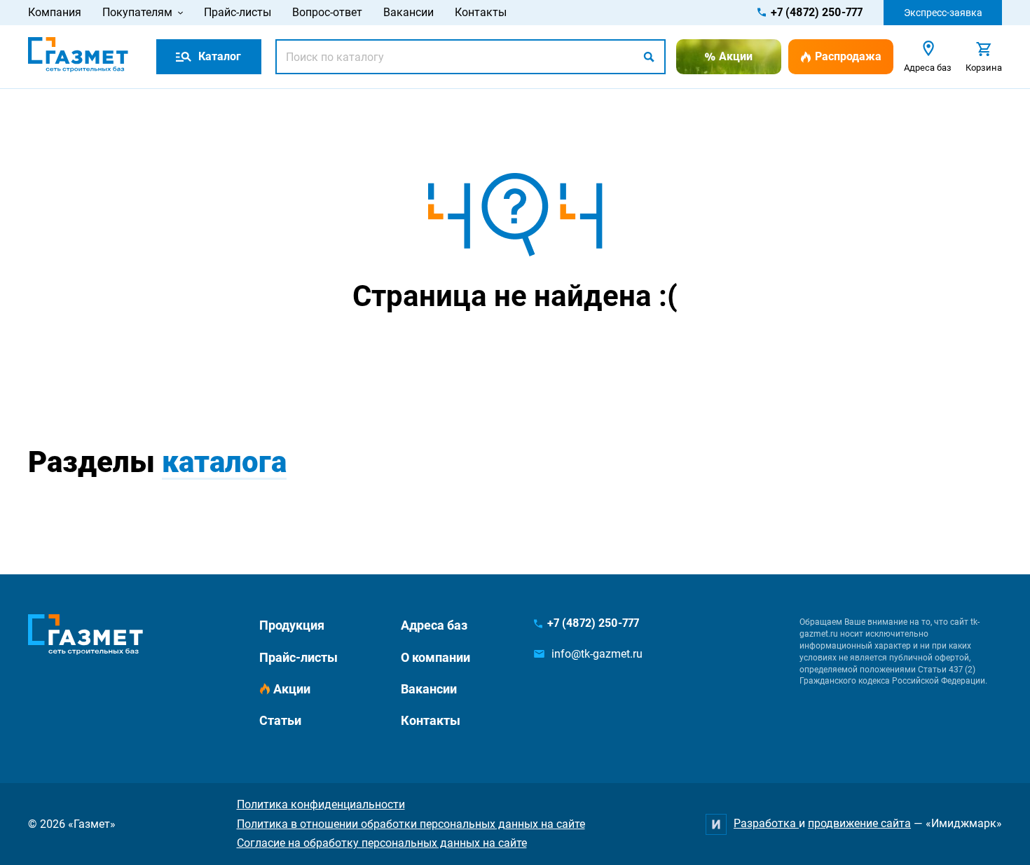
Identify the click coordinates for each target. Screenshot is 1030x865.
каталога (224, 462)
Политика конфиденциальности (321, 804)
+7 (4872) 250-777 (817, 12)
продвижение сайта (859, 823)
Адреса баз (434, 625)
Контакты (481, 12)
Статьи (280, 720)
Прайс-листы (237, 12)
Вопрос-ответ (327, 12)
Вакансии (408, 12)
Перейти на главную (471, 351)
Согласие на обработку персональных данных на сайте (382, 843)
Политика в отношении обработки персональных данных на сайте (411, 824)
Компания (54, 12)
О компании (435, 657)
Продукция (291, 625)
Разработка (766, 823)
